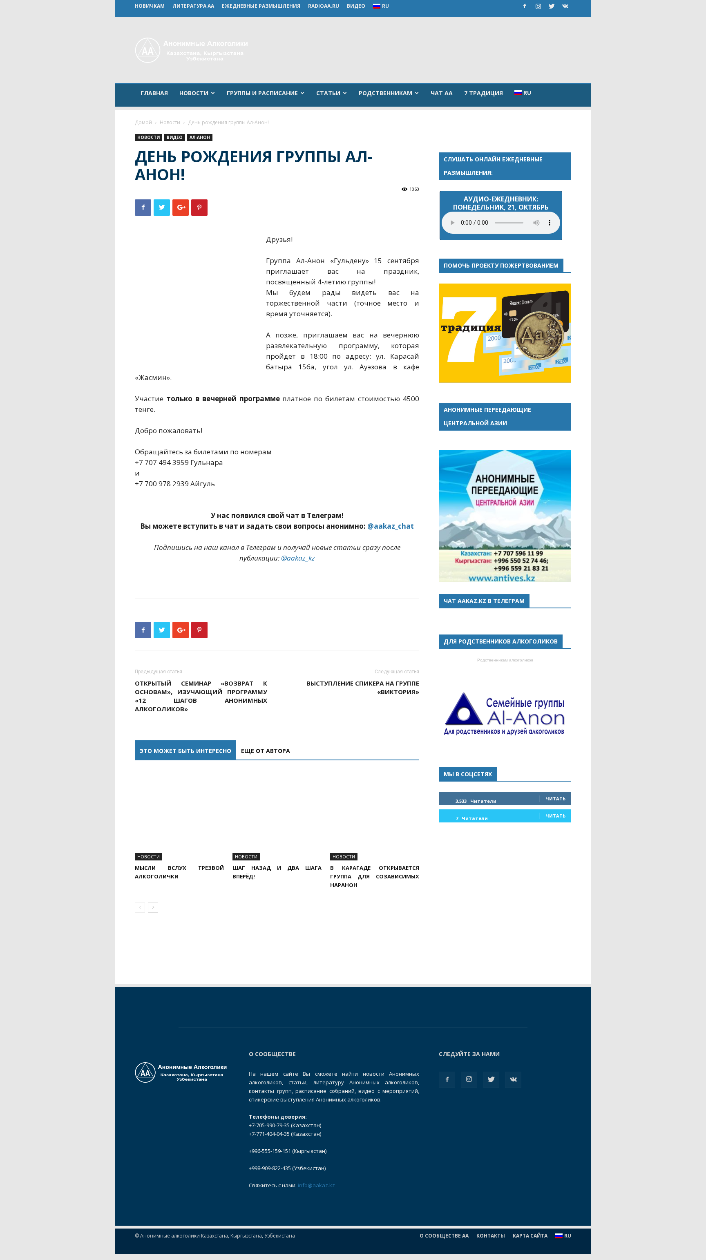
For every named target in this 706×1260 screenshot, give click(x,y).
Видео (356, 5)
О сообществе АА (444, 1235)
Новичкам (150, 5)
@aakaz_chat (390, 526)
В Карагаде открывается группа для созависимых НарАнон (374, 876)
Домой (143, 122)
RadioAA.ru (323, 5)
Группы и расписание (262, 93)
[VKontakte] (565, 6)
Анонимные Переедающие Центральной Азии (487, 416)
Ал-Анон (200, 137)
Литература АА (193, 5)
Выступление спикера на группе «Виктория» (362, 687)
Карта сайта (530, 1235)
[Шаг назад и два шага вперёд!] (277, 815)
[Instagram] (538, 6)
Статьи (328, 93)
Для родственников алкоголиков (501, 641)
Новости (193, 93)
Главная (154, 93)
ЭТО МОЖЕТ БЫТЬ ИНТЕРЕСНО (185, 751)
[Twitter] (551, 6)
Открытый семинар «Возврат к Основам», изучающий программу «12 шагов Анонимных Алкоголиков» (201, 696)
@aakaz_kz (298, 558)
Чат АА (442, 93)
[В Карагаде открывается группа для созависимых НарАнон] (374, 815)
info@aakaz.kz (316, 1185)
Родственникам (385, 93)
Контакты (490, 1235)
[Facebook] (524, 6)
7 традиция (483, 93)
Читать (555, 798)
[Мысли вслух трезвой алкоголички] (179, 815)
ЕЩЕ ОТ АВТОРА (265, 751)
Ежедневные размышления (261, 5)
